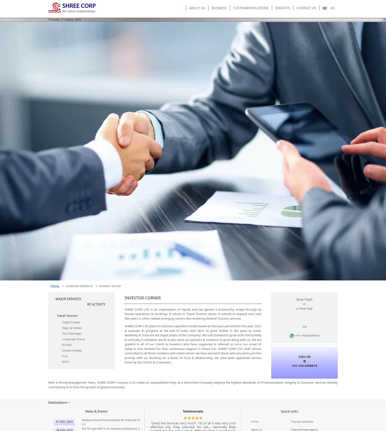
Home (55, 286)
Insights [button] (282, 8)
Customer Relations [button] (251, 8)
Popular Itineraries (302, 421)
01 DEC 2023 (64, 421)
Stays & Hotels (72, 328)
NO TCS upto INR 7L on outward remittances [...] (111, 428)
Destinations (58, 402)
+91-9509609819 (307, 335)
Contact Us (306, 8)
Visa (65, 356)
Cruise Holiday (72, 350)
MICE (65, 362)
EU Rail (67, 345)
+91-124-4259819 (304, 366)
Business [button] (219, 8)
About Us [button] (197, 8)
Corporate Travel (73, 339)
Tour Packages (72, 333)
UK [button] (332, 8)
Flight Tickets (71, 322)
